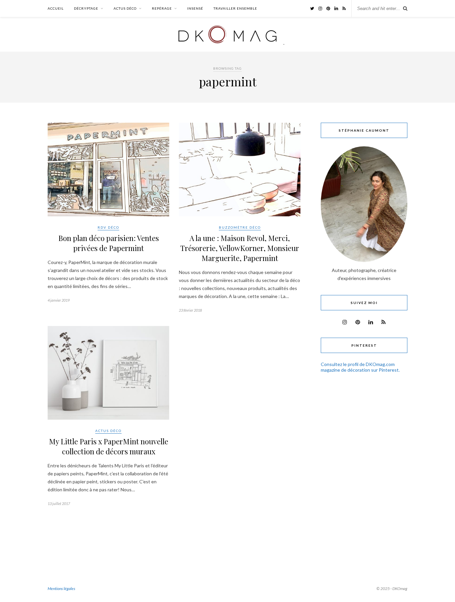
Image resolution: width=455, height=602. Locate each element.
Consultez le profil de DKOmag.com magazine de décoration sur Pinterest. (360, 367)
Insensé (195, 8)
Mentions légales (61, 588)
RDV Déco (108, 227)
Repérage (162, 8)
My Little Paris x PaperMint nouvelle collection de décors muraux (108, 446)
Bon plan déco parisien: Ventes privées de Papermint (108, 243)
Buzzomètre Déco (240, 227)
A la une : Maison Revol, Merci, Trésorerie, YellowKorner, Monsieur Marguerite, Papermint (239, 248)
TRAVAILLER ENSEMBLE (235, 8)
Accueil (56, 8)
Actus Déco (125, 8)
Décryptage (86, 8)
